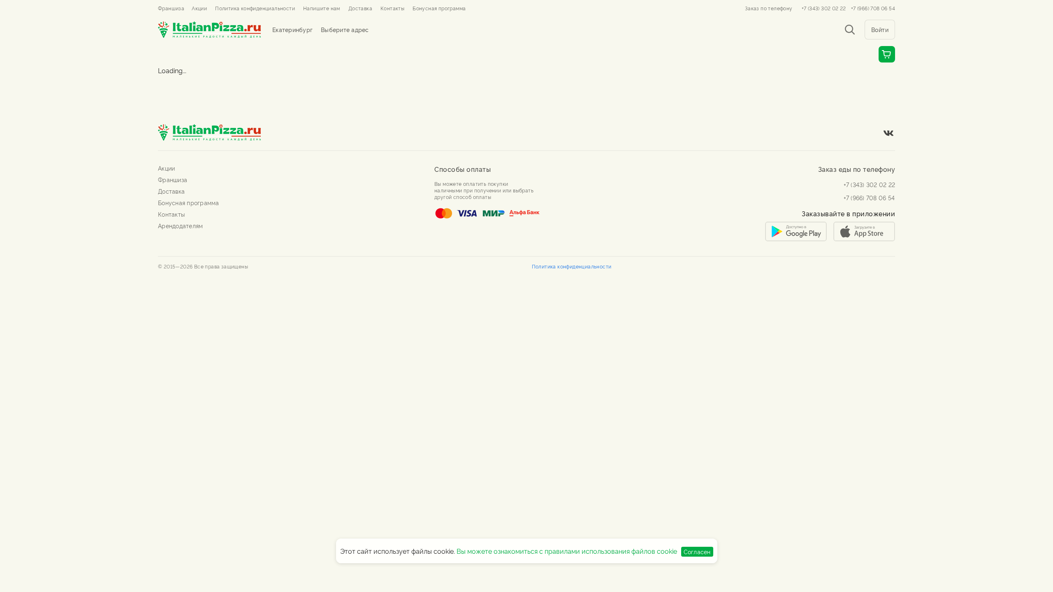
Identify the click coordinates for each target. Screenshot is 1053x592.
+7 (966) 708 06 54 (873, 8)
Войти (880, 29)
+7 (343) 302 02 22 (824, 8)
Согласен (697, 551)
